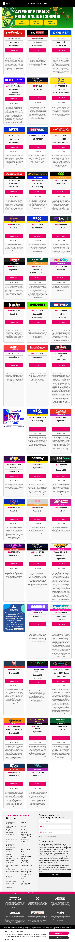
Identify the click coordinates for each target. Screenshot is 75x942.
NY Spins (9, 856)
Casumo (23, 822)
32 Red (23, 879)
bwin (22, 854)
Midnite (23, 858)
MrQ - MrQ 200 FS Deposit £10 (26, 884)
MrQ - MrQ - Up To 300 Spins (12, 866)
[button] (26, 940)
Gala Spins (9, 852)
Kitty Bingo (24, 861)
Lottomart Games (26, 869)
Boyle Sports (10, 834)
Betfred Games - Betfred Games (11, 823)
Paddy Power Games (12, 858)
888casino (9, 887)
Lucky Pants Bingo (11, 863)
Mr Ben (8, 854)
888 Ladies (9, 832)
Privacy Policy (12, 893)
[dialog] (37, 935)
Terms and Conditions (29, 893)
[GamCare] (60, 898)
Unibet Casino (10, 869)
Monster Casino (11, 881)
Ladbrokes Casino (11, 840)
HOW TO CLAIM (14, 55)
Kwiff (22, 881)
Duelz (23, 844)
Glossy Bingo (10, 877)
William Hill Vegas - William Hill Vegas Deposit (27, 835)
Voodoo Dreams (26, 856)
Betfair (23, 842)
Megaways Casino (26, 865)
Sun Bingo (24, 832)
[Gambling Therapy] (60, 913)
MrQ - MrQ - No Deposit (11, 826)
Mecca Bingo (25, 840)
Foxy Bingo (9, 830)
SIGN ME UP (55, 875)
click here (46, 869)
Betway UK (24, 863)
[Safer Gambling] (15, 898)
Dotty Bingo (24, 852)
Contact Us (63, 893)
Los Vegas (9, 879)
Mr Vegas (9, 850)
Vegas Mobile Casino (12, 871)
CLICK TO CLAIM (14, 50)
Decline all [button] (58, 937)
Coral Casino (10, 861)
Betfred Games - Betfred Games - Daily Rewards (11, 845)
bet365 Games (25, 850)
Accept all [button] (58, 933)
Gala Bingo (24, 830)
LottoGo (23, 877)
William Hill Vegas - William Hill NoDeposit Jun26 (27, 872)
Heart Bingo (10, 883)
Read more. (16, 938)
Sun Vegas (9, 842)
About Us (46, 893)
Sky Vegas (24, 826)
